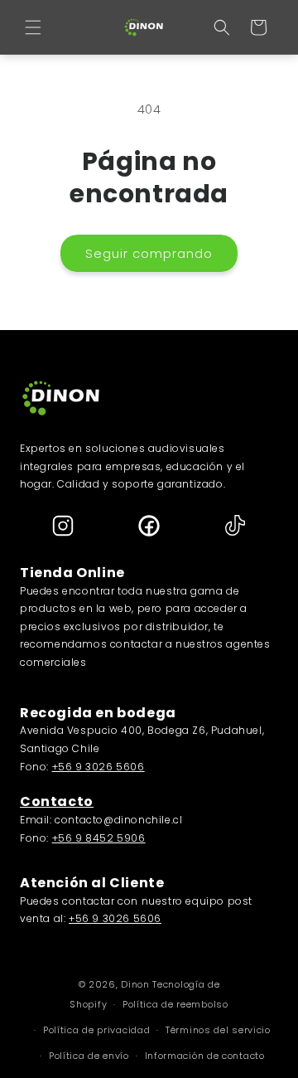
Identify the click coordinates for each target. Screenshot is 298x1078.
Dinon (135, 984)
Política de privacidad (96, 1030)
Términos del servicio (218, 1030)
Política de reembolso (175, 1004)
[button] (33, 27)
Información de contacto (205, 1055)
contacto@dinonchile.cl (118, 820)
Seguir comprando (149, 253)
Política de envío (89, 1055)
